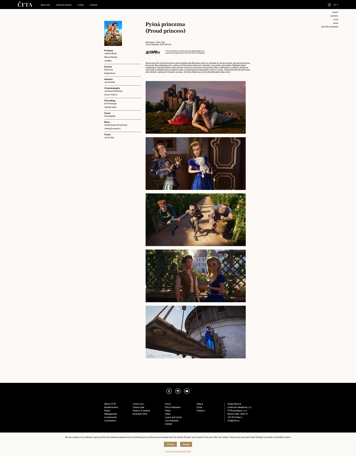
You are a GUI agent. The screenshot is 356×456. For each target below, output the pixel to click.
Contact (168, 424)
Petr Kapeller (110, 116)
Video (167, 414)
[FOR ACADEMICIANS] (329, 4)
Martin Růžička (110, 57)
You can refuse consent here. (178, 451)
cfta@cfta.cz (233, 420)
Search (335, 12)
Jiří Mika (108, 61)
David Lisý (108, 70)
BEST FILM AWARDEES (329, 27)
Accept (186, 444)
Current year (138, 407)
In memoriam (110, 417)
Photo (168, 410)
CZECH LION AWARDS (64, 5)
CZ (335, 5)
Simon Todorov (111, 95)
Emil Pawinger (110, 103)
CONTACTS (93, 5)
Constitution (110, 420)
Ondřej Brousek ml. (112, 128)
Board (107, 410)
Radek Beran (110, 73)
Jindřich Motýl (110, 53)
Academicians (111, 407)
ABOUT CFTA (45, 5)
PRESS (335, 23)
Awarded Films (140, 414)
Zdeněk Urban (110, 107)
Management (110, 414)
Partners (200, 410)
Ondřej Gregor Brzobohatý (115, 125)
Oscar (199, 407)
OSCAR (335, 19)
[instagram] (178, 391)
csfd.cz (194, 53)
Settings (170, 444)
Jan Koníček (109, 82)
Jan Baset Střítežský (113, 91)
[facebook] (169, 391)
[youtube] (187, 391)
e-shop (81, 5)
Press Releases (173, 407)
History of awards (141, 410)
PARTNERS (334, 16)
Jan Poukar (109, 137)
